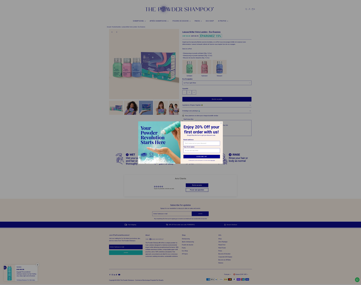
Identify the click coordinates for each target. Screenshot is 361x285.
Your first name (188, 147)
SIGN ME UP (202, 156)
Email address (188, 139)
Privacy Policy (213, 160)
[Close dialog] (221, 123)
